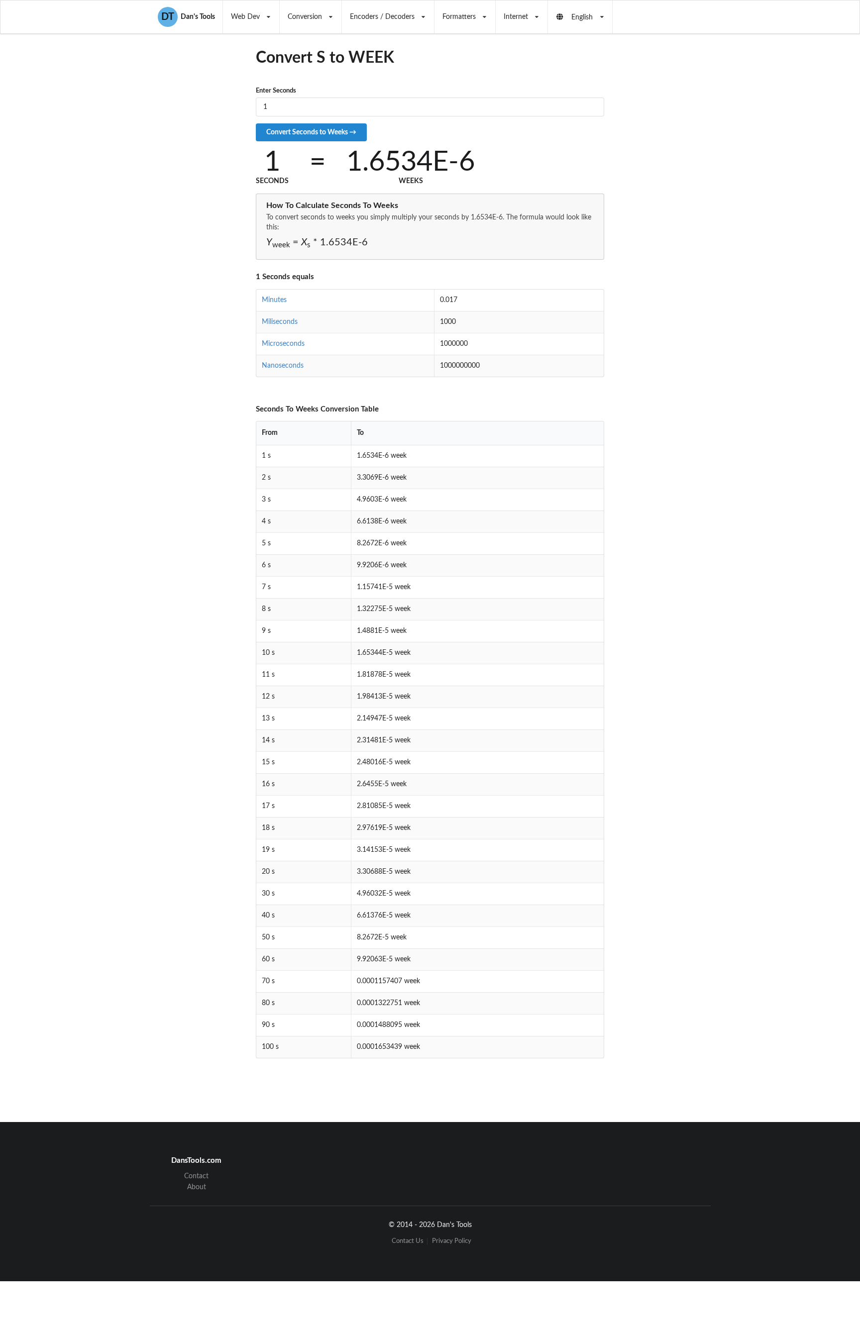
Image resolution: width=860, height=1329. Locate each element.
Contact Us (408, 1241)
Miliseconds (280, 321)
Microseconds (283, 343)
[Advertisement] (685, 228)
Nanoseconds (283, 365)
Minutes (274, 300)
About (196, 1187)
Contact (196, 1176)
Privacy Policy (451, 1241)
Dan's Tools (188, 17)
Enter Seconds (276, 91)
